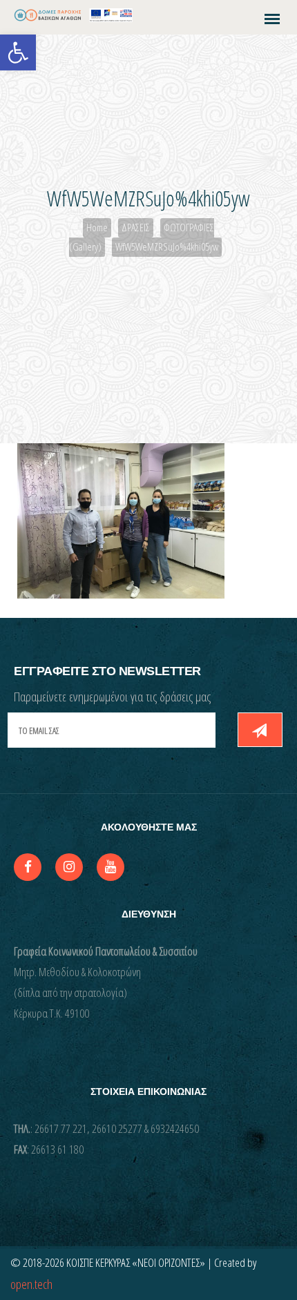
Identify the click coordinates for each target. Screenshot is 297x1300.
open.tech (31, 1284)
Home (97, 227)
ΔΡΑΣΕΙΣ (136, 227)
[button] (18, 52)
